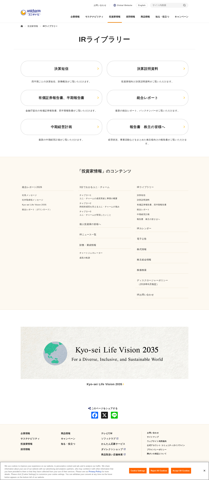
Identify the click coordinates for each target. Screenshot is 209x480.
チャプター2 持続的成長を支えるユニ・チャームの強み (99, 205)
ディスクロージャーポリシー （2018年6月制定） (152, 282)
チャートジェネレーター (91, 253)
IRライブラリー (145, 187)
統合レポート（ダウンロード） (36, 209)
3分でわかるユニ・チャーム (94, 187)
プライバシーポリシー (157, 449)
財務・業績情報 (87, 245)
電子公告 (141, 239)
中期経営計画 (61, 127)
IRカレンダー (144, 228)
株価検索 (141, 270)
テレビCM (106, 433)
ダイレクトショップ (112, 449)
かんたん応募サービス (113, 444)
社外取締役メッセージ (32, 200)
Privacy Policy (95, 471)
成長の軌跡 (84, 258)
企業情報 (25, 433)
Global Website (124, 5)
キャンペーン (68, 438)
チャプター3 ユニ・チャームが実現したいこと (95, 213)
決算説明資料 (147, 69)
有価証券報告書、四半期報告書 (151, 205)
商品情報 (66, 433)
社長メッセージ (29, 195)
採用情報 (25, 449)
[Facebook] (94, 415)
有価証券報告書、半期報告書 (61, 98)
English (142, 5)
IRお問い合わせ (145, 295)
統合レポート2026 (32, 187)
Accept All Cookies (181, 471)
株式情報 (141, 249)
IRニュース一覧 (87, 234)
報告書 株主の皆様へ (147, 127)
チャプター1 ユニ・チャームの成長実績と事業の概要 (98, 197)
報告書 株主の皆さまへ (148, 219)
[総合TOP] (23, 26)
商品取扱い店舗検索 (112, 454)
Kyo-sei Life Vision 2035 (34, 205)
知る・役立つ (68, 444)
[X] (104, 415)
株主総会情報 (144, 259)
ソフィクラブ (108, 438)
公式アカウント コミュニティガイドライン (166, 445)
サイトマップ (153, 437)
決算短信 (61, 69)
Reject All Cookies (159, 471)
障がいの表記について (157, 454)
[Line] (114, 415)
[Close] (204, 471)
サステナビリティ (30, 438)
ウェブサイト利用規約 (157, 441)
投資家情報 (27, 444)
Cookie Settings (138, 471)
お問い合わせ (100, 5)
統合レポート (147, 98)
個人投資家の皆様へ (90, 224)
